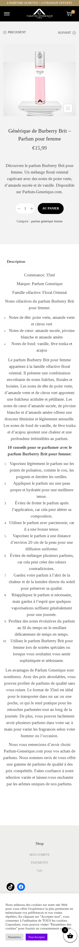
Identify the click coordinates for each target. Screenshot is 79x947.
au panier (50, 208)
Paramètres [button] (14, 937)
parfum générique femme (47, 221)
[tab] (39, 261)
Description (16, 261)
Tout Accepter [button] (36, 937)
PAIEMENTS (39, 862)
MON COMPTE (39, 854)
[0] (69, 13)
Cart (39, 870)
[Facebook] (21, 887)
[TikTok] (10, 887)
